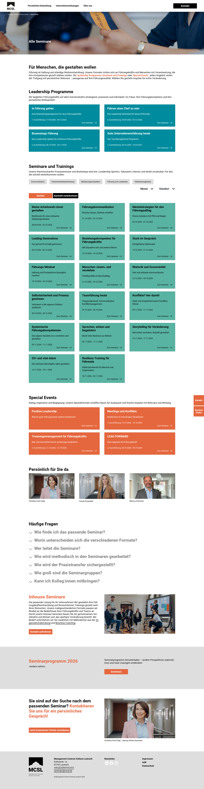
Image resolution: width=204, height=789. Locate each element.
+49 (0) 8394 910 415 (64, 767)
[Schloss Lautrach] (11, 6)
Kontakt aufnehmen (40, 631)
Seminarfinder (34, 14)
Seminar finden (199, 411)
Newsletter (109, 759)
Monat (144, 188)
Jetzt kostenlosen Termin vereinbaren (49, 730)
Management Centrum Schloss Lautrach (18, 14)
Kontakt (185, 5)
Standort (164, 188)
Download (116, 671)
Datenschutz (148, 766)
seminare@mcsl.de (63, 771)
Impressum (147, 759)
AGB (144, 762)
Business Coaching (65, 622)
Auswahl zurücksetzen (65, 195)
